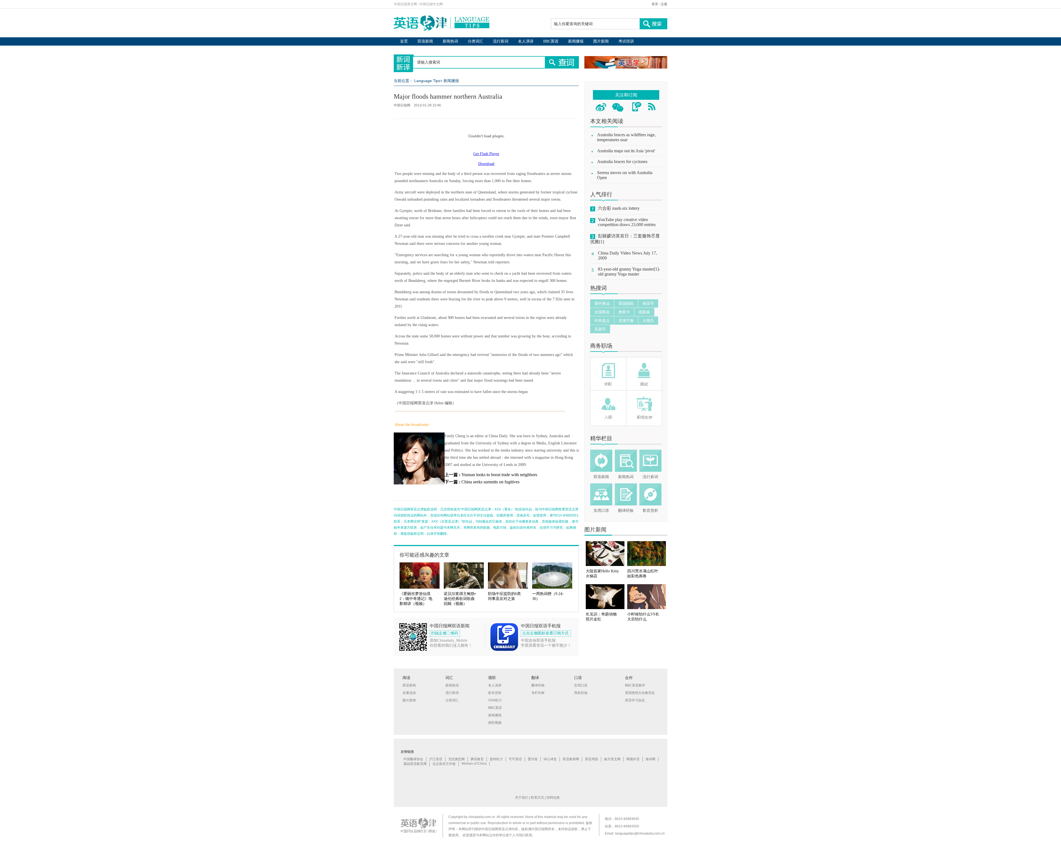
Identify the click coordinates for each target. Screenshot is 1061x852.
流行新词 (500, 41)
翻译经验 (626, 510)
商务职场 (601, 346)
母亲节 (648, 303)
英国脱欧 (626, 303)
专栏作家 (538, 693)
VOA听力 (495, 700)
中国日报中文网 (431, 4)
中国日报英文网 (405, 4)
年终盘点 (602, 320)
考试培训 (626, 41)
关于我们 (521, 797)
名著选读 (409, 693)
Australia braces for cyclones (622, 161)
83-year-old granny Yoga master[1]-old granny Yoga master (629, 271)
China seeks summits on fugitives (490, 481)
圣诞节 (600, 329)
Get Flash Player (486, 154)
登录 (655, 4)
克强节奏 (626, 320)
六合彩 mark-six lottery (619, 208)
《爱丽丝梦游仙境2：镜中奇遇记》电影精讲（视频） (416, 599)
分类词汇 (475, 41)
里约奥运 (602, 303)
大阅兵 (648, 320)
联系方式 (537, 797)
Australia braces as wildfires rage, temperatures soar (626, 137)
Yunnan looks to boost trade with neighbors (499, 474)
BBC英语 (550, 41)
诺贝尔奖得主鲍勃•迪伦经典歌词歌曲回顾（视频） (460, 599)
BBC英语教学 (635, 685)
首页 (404, 41)
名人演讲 (526, 41)
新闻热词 (450, 41)
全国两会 (602, 312)
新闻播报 (576, 41)
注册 (664, 4)
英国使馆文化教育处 (640, 693)
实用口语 (601, 510)
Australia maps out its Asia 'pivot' (626, 150)
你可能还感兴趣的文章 (424, 555)
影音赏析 (650, 510)
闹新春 (644, 312)
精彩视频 (494, 723)
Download (486, 164)
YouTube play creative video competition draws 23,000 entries (627, 222)
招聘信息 (553, 797)
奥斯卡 (624, 312)
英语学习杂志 (635, 700)
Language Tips (427, 80)
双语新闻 (425, 41)
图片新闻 (601, 41)
